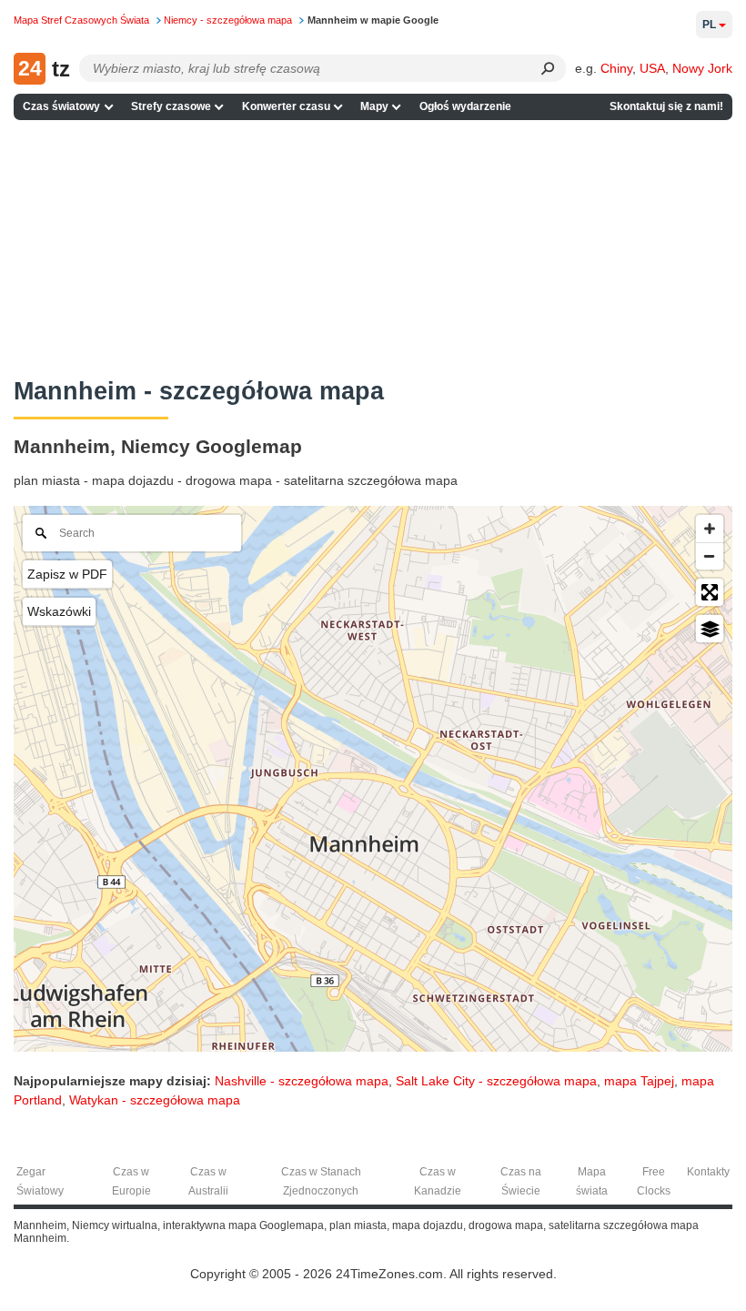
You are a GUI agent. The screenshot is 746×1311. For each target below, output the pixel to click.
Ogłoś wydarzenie (465, 106)
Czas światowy (61, 106)
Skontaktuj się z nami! (666, 106)
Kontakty (708, 1171)
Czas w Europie (131, 1181)
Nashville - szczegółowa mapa (301, 1081)
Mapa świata (592, 1181)
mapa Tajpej (639, 1081)
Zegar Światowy (40, 1181)
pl (709, 24)
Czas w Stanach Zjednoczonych (321, 1181)
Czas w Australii (208, 1181)
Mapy (374, 106)
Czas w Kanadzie (437, 1181)
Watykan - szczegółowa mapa (154, 1100)
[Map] (373, 779)
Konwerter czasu (286, 106)
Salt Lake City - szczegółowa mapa (496, 1081)
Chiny (616, 68)
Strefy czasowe (171, 106)
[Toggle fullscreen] (709, 592)
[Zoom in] (709, 528)
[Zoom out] (709, 556)
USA (652, 68)
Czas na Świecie (520, 1181)
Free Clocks (653, 1181)
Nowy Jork (702, 68)
